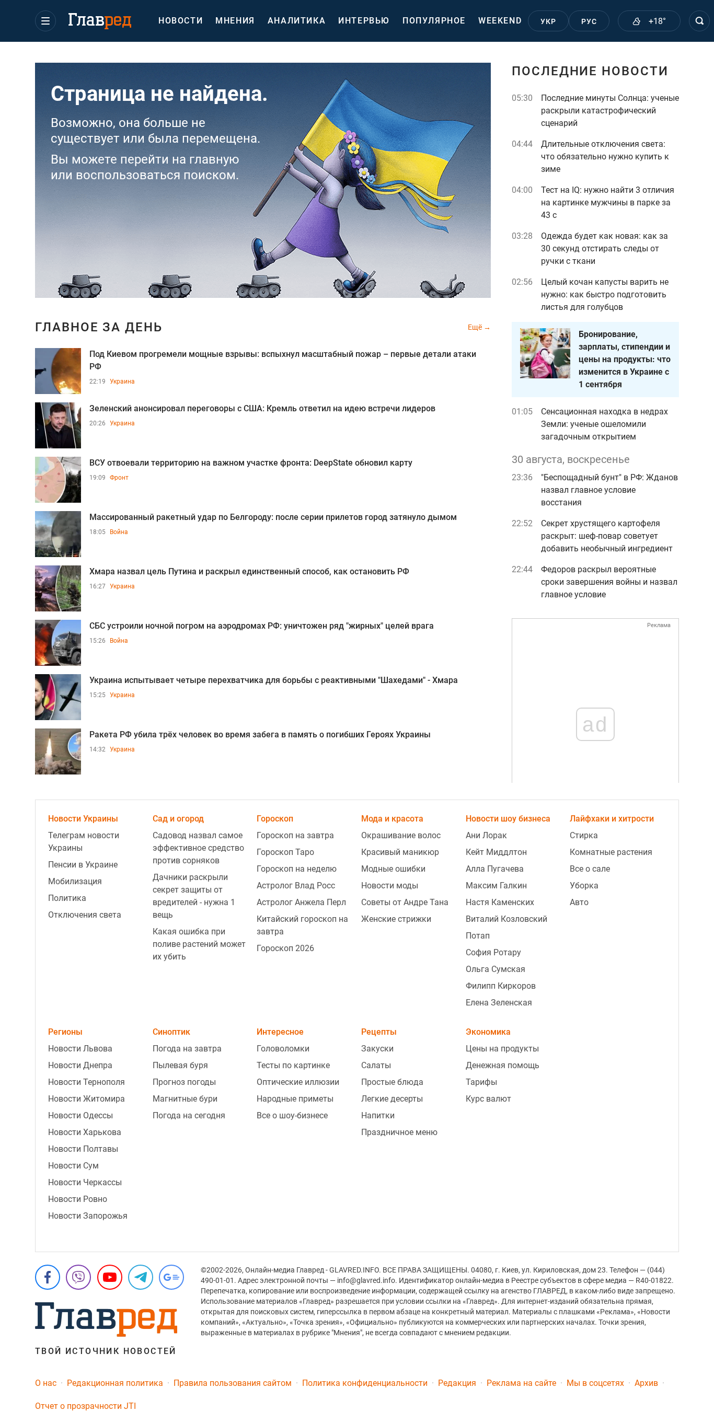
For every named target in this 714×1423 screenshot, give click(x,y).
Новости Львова (80, 1049)
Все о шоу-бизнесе (292, 1115)
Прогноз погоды (184, 1082)
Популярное (434, 21)
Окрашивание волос (401, 835)
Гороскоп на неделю (297, 869)
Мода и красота (392, 819)
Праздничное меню (399, 1132)
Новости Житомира (86, 1099)
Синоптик (171, 1032)
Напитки (378, 1115)
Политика (67, 898)
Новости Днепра (80, 1065)
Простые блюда (392, 1082)
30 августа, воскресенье (571, 459)
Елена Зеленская (499, 1003)
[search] (699, 20)
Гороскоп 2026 (285, 948)
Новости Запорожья (88, 1216)
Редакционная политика (115, 1383)
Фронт (119, 477)
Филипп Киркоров (501, 986)
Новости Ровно (77, 1199)
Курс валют (488, 1099)
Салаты (376, 1065)
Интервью (364, 21)
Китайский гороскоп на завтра (302, 925)
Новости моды (389, 885)
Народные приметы (295, 1099)
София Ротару (493, 952)
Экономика (488, 1032)
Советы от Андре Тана (404, 902)
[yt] (109, 1277)
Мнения (235, 21)
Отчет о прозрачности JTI (85, 1406)
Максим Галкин (496, 885)
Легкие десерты (392, 1099)
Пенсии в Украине (83, 865)
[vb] (78, 1277)
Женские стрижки (396, 919)
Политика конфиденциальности (365, 1383)
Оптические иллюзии (298, 1082)
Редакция (457, 1383)
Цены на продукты (502, 1049)
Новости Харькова (84, 1132)
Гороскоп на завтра (295, 835)
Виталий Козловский (506, 919)
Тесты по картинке (293, 1065)
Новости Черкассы (85, 1182)
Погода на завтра (187, 1049)
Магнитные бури (185, 1099)
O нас (45, 1383)
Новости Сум (73, 1166)
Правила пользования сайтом (233, 1383)
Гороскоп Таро (285, 852)
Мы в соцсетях (595, 1383)
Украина (122, 381)
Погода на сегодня (189, 1115)
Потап (478, 936)
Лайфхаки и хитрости (612, 819)
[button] (45, 21)
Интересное (280, 1032)
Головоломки (283, 1049)
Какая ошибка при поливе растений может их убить (199, 944)
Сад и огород (178, 819)
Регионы (65, 1032)
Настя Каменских (500, 902)
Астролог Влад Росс (296, 885)
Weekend (500, 21)
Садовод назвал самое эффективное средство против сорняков (198, 847)
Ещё (475, 327)
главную (214, 159)
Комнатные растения (611, 852)
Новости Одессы (80, 1115)
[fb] (47, 1277)
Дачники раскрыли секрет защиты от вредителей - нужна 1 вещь (194, 896)
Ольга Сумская (495, 969)
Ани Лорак (486, 835)
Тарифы (481, 1082)
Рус (589, 21)
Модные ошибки (393, 869)
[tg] (140, 1277)
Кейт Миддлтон (496, 852)
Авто (579, 902)
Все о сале (590, 869)
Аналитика (297, 21)
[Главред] (99, 21)
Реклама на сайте (521, 1383)
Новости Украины (83, 819)
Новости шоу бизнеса (508, 819)
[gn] (171, 1277)
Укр (548, 21)
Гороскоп (275, 819)
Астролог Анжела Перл (301, 902)
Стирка (584, 835)
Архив (646, 1383)
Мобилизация (75, 881)
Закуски (377, 1049)
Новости (180, 21)
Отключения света (84, 915)
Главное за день (99, 327)
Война (119, 532)
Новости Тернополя (86, 1082)
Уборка (584, 885)
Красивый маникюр (400, 852)
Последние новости (590, 71)
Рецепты (379, 1032)
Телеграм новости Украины (83, 841)
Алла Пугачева (495, 869)
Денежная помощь (502, 1065)
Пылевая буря (180, 1065)
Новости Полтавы (83, 1149)
